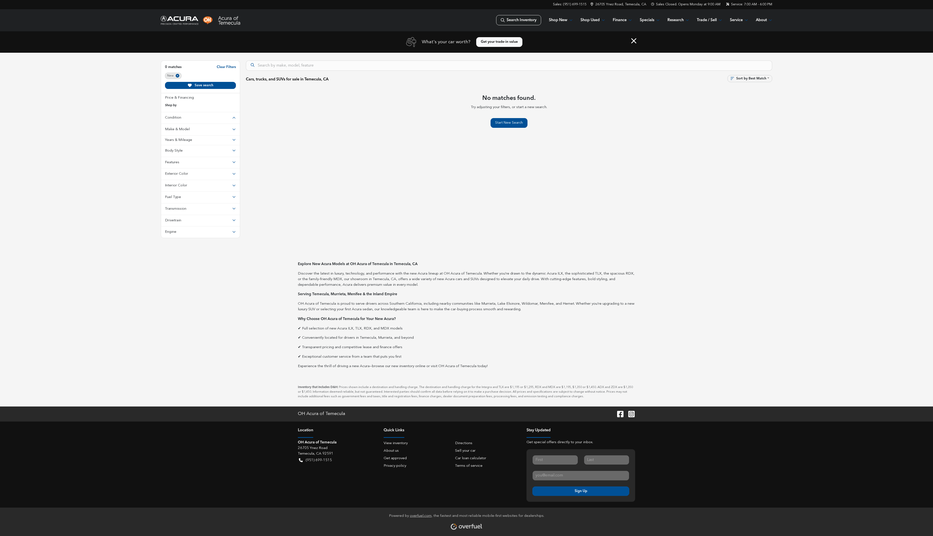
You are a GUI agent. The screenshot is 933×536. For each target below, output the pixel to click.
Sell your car (465, 451)
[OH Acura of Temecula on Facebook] (618, 414)
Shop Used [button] (590, 20)
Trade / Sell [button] (707, 20)
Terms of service (469, 466)
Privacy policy (395, 466)
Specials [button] (647, 20)
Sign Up (581, 491)
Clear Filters (226, 67)
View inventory (396, 443)
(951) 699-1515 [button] (319, 460)
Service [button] (736, 20)
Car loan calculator (470, 458)
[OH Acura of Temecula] (201, 20)
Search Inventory (521, 20)
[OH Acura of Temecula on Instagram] (629, 414)
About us (391, 451)
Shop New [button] (558, 20)
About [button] (761, 20)
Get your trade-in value (499, 41)
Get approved (395, 458)
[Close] (634, 40)
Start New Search (509, 122)
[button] (618, 4)
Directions (463, 443)
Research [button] (675, 20)
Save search (203, 85)
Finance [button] (620, 20)
